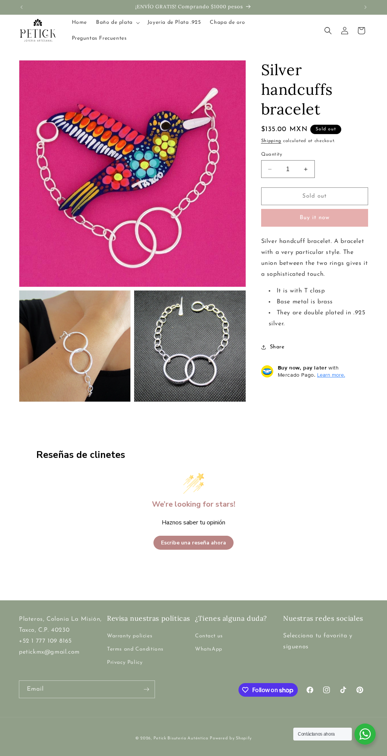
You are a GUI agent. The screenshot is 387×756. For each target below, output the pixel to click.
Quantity (271, 154)
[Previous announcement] (21, 7)
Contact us (209, 636)
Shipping (271, 141)
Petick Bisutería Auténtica (180, 738)
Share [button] (277, 347)
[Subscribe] (146, 689)
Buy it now (315, 218)
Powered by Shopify (231, 738)
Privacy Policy (124, 662)
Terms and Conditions (135, 649)
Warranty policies (129, 636)
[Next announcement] (365, 7)
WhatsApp (208, 649)
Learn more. (331, 375)
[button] (117, 23)
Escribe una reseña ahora (193, 542)
